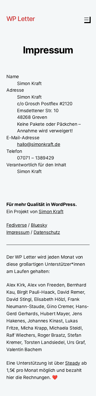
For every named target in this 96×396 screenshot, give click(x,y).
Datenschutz (47, 232)
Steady (72, 363)
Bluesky (39, 225)
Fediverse (16, 225)
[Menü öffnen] (86, 19)
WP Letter (20, 19)
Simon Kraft (51, 211)
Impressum (17, 232)
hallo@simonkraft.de (38, 144)
